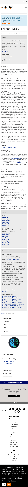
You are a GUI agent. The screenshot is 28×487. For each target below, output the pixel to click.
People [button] (4, 212)
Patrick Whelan (6, 223)
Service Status (14, 456)
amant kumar (5, 225)
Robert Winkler (6, 220)
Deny (4, 484)
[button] (25, 17)
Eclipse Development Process (14, 42)
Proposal (7, 328)
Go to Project (6, 23)
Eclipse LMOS (5, 18)
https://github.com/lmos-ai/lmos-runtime (12, 299)
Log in (2, 313)
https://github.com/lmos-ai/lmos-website (12, 307)
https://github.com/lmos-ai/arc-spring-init (13, 304)
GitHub (4, 291)
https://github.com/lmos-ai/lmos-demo (12, 302)
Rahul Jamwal (5, 234)
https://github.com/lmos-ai (12, 259)
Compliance (14, 440)
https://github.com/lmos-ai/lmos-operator (13, 301)
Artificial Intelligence (7, 376)
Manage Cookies (14, 446)
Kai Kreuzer (20, 33)
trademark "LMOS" (16, 162)
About (14, 421)
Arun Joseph (5, 219)
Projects (7, 12)
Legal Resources (14, 444)
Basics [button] (4, 37)
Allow (9, 484)
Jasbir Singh (5, 222)
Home (2, 12)
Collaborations (14, 424)
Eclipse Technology (14, 12)
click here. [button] (13, 481)
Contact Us (14, 458)
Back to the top (14, 402)
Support (14, 460)
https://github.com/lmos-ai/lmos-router (12, 297)
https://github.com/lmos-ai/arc (10, 296)
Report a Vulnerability (14, 455)
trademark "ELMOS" (16, 158)
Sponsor (14, 428)
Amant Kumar (5, 244)
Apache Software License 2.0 (8, 147)
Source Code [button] (5, 251)
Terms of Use (14, 438)
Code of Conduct (14, 442)
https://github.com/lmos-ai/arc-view (11, 305)
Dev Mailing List (9, 324)
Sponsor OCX (13, 396)
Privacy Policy (14, 437)
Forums (7, 331)
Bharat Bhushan (6, 233)
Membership (14, 426)
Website (7, 321)
